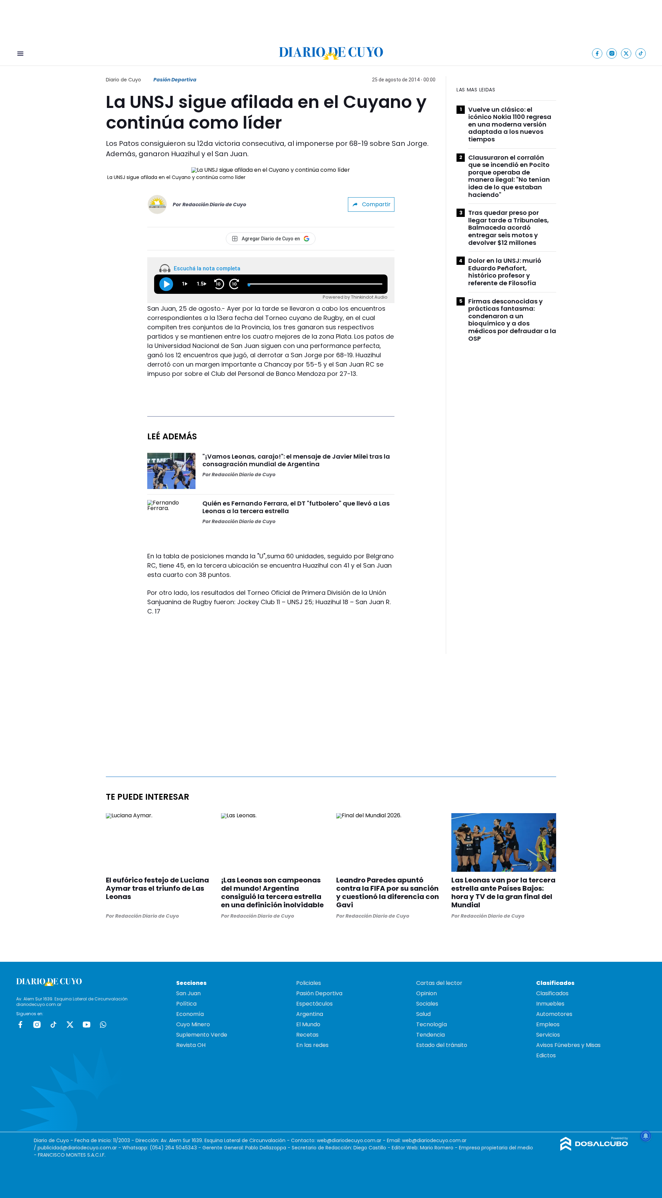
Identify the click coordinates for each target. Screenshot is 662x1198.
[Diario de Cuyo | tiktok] (640, 53)
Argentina (309, 1014)
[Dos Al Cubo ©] (594, 1149)
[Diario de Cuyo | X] (626, 53)
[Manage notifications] (645, 1135)
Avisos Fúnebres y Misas (568, 1045)
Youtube (86, 1024)
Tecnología (431, 1024)
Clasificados (552, 993)
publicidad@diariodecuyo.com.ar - (80, 1147)
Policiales (308, 983)
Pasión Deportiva (175, 79)
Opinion (426, 993)
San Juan (188, 993)
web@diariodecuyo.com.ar (349, 1140)
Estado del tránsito (441, 1045)
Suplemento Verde (201, 1035)
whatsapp (103, 1024)
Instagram (37, 1024)
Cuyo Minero (193, 1024)
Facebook (20, 1024)
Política (186, 1004)
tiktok (53, 1024)
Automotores (554, 1014)
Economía (190, 1014)
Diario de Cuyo (123, 79)
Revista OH (190, 1045)
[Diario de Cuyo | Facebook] (597, 53)
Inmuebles (550, 1004)
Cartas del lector (439, 983)
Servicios (548, 1035)
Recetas (307, 1035)
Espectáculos (314, 1004)
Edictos (546, 1055)
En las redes (312, 1045)
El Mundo (308, 1024)
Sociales (427, 1004)
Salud (423, 1014)
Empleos (548, 1024)
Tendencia (430, 1035)
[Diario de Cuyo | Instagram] (611, 53)
